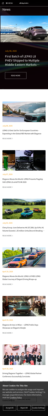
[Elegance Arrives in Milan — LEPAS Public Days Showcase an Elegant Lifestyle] (24, 316)
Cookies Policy (16, 397)
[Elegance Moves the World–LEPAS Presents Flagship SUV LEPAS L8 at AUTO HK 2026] (24, 170)
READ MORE (15, 75)
